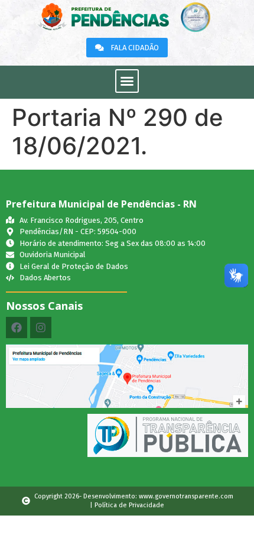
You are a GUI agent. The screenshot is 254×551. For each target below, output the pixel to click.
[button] (127, 81)
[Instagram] (40, 327)
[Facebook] (16, 327)
